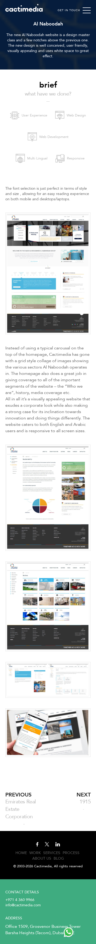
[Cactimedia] (24, 8)
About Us (41, 858)
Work (35, 852)
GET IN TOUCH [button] (69, 10)
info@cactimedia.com (23, 905)
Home (21, 852)
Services (51, 852)
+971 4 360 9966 (19, 899)
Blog (59, 858)
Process (71, 852)
